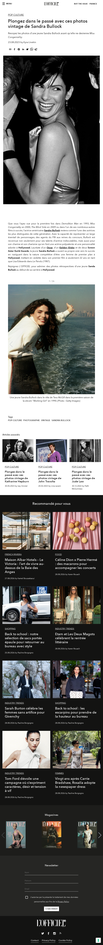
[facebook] (14, 49)
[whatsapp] (32, 49)
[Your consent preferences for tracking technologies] (98, 940)
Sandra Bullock (61, 420)
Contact (35, 940)
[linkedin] (23, 49)
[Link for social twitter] (42, 934)
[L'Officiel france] (51, 4)
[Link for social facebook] (48, 934)
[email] (10, 49)
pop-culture (15, 420)
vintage (45, 420)
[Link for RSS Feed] (60, 933)
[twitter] (27, 49)
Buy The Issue (81, 4)
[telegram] (36, 49)
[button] (92, 344)
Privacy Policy (63, 902)
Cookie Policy (65, 940)
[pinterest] (19, 49)
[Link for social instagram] (54, 934)
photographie (31, 420)
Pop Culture (16, 14)
